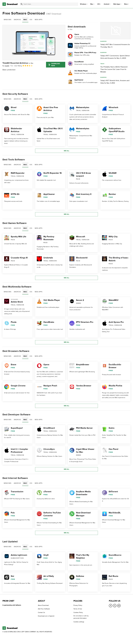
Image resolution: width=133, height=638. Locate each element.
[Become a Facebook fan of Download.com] (110, 605)
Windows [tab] (7, 19)
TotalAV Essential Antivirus (17, 63)
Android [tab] (17, 19)
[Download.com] (9, 4)
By (5, 66)
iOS (98, 4)
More (126, 4)
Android (106, 4)
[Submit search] (21, 4)
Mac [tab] (25, 19)
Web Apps (116, 4)
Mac (91, 4)
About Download (43, 605)
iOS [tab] (31, 19)
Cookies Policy (78, 612)
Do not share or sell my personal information (81, 617)
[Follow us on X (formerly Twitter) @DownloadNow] (114, 605)
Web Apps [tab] (38, 19)
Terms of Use (77, 609)
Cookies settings (78, 622)
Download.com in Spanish (46, 616)
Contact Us (41, 612)
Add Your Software (44, 609)
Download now (55, 65)
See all (66, 151)
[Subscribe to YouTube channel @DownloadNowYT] (119, 605)
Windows (83, 4)
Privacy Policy (77, 605)
